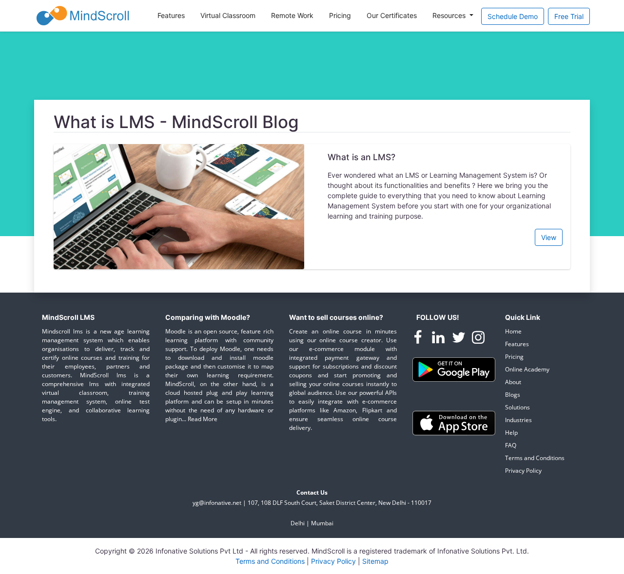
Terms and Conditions (535, 458)
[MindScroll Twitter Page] (459, 339)
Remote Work (292, 15)
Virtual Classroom (227, 15)
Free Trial (569, 16)
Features (171, 15)
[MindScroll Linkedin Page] (439, 339)
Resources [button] (450, 15)
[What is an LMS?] (179, 206)
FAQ (510, 445)
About (513, 382)
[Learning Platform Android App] (453, 369)
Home (513, 331)
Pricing (340, 15)
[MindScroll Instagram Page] (478, 339)
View (548, 237)
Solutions (517, 407)
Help (511, 432)
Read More (202, 419)
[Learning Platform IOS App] (453, 422)
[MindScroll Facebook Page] (419, 339)
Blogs (512, 394)
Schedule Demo (513, 16)
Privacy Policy (523, 470)
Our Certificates (392, 15)
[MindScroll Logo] (83, 15)
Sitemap (375, 561)
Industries (518, 420)
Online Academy (527, 369)
